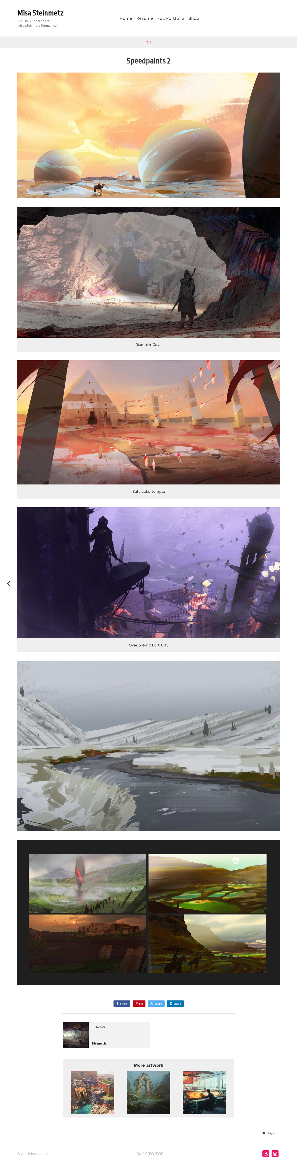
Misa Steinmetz (40, 13)
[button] (270, 1133)
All (148, 42)
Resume (144, 18)
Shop (194, 18)
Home (126, 18)
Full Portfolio (170, 18)
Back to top (150, 1153)
